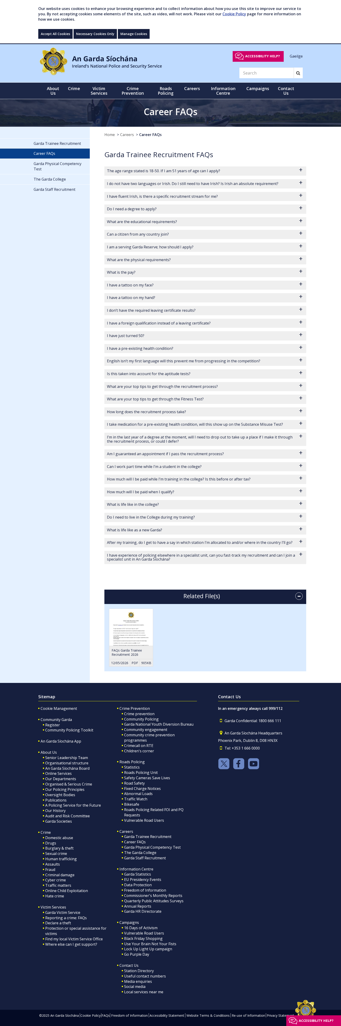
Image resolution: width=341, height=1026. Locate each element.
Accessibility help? (262, 56)
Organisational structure (66, 763)
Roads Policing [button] (166, 91)
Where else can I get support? (71, 944)
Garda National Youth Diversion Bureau (158, 724)
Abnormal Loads (138, 793)
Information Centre (136, 869)
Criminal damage (59, 874)
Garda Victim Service (62, 912)
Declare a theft (58, 922)
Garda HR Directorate (142, 911)
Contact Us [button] (286, 91)
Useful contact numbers (145, 976)
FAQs (106, 1015)
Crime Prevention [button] (133, 91)
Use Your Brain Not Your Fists (150, 943)
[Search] (298, 73)
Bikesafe (131, 804)
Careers (127, 134)
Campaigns (129, 922)
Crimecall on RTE (138, 745)
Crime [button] (74, 88)
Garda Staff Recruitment (145, 857)
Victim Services (53, 907)
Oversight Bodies (60, 794)
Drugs (50, 843)
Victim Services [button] (99, 91)
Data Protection (138, 884)
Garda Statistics (137, 874)
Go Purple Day (136, 954)
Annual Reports (137, 906)
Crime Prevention (134, 708)
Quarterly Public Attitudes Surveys (153, 900)
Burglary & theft (59, 848)
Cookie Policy (234, 13)
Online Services (58, 773)
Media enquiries (138, 981)
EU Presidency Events (142, 879)
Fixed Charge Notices (142, 788)
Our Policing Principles (64, 789)
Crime (46, 832)
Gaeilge (296, 55)
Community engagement (145, 729)
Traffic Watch (135, 799)
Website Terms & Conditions (208, 1015)
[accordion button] (299, 596)
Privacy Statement (280, 1015)
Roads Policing (132, 761)
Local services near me (143, 991)
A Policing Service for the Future (73, 805)
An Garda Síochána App (61, 741)
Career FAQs (150, 134)
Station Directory (139, 970)
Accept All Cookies (55, 34)
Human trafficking (61, 858)
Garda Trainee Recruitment (147, 836)
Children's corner (139, 750)
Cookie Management (59, 708)
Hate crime (54, 896)
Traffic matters (58, 885)
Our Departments (60, 778)
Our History (55, 810)
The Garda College (140, 852)
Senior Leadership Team (66, 757)
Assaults (52, 864)
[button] (205, 171)
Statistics (132, 767)
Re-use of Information (248, 1015)
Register (52, 724)
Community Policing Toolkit (69, 730)
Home (109, 134)
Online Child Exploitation (66, 890)
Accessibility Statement (167, 1015)
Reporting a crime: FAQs (66, 917)
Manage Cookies (133, 34)
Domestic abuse (59, 837)
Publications (56, 800)
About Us (49, 752)
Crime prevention (139, 713)
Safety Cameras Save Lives (147, 777)
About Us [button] (53, 91)
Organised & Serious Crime (68, 784)
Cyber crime (55, 880)
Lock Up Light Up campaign (148, 948)
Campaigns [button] (257, 88)
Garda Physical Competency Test (152, 847)
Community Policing (141, 719)
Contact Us (128, 965)
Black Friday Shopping (143, 938)
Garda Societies (58, 821)
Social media (134, 986)
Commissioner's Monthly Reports (153, 895)
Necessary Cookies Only (95, 34)
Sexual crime (56, 853)
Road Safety (134, 783)
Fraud (50, 869)
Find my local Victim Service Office (74, 939)
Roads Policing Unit (141, 772)
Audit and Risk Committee (67, 815)
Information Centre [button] (223, 91)
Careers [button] (192, 88)
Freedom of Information (145, 890)
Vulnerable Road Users (144, 820)
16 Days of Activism (141, 927)
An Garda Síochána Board (67, 768)
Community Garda (56, 719)
